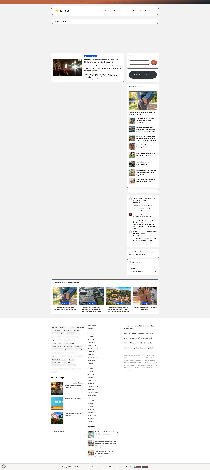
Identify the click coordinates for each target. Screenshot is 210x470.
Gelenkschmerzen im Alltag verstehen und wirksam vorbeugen (142, 113)
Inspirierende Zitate (57, 340)
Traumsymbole (71, 365)
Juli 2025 (90, 363)
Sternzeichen (78, 356)
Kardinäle (109, 74)
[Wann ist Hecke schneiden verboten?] (57, 418)
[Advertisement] (105, 35)
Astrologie (54, 327)
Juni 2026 (91, 331)
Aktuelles (87, 56)
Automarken (146, 252)
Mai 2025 (91, 369)
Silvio (135, 198)
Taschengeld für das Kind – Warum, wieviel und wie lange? (106, 433)
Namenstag (78, 346)
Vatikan (112, 76)
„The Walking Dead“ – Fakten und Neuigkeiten (138, 333)
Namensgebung (68, 346)
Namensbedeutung (69, 343)
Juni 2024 (91, 401)
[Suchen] (154, 62)
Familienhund (67, 330)
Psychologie (55, 356)
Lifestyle (144, 303)
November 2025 (93, 351)
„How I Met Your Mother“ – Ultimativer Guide (138, 338)
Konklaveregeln (99, 76)
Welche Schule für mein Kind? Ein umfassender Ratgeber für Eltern (105, 442)
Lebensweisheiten (56, 343)
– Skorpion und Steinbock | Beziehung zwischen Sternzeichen (139, 327)
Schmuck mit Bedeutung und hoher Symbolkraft (145, 146)
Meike (135, 214)
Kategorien (132, 268)
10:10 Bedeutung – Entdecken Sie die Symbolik (138, 348)
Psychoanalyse (72, 353)
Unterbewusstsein (67, 369)
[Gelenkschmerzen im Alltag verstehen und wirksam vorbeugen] (143, 101)
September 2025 (93, 357)
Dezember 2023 (93, 418)
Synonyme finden (56, 362)
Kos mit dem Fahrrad (57, 431)
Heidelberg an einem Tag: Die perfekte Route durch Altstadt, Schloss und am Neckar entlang (146, 138)
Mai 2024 (91, 404)
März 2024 (91, 409)
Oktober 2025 (92, 354)
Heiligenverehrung (56, 337)
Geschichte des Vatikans (99, 74)
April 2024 (91, 406)
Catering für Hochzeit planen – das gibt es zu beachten (146, 180)
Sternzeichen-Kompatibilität (59, 359)
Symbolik (71, 359)
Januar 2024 (92, 415)
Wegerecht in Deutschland (73, 398)
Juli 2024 (90, 398)
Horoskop (74, 337)
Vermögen (77, 369)
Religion (94, 56)
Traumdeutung (67, 362)
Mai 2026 (91, 334)
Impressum (104, 467)
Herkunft (66, 337)
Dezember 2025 (93, 348)
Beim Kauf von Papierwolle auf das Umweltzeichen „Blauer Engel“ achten (146, 173)
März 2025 (91, 375)
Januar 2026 (92, 345)
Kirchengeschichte (90, 76)
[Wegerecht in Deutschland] (57, 403)
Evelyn (135, 231)
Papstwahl (106, 76)
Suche (131, 56)
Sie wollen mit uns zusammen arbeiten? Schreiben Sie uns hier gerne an (143, 75)
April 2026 (91, 337)
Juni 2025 (91, 366)
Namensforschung (56, 346)
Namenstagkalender (57, 349)
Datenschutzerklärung (127, 467)
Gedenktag (77, 330)
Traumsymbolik (55, 369)
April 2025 (91, 372)
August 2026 (92, 325)
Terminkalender (140, 254)
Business (91, 303)
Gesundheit (65, 303)
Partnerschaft (78, 349)
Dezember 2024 (93, 383)
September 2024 (93, 392)
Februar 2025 (92, 377)
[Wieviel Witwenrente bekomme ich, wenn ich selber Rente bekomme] (57, 388)
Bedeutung (63, 327)
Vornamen (54, 372)
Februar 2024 (92, 412)
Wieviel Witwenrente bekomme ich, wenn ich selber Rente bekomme (75, 385)
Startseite (57, 21)
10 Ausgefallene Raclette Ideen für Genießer (138, 343)
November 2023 (93, 421)
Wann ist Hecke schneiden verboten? (73, 414)
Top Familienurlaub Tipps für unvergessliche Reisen (104, 452)
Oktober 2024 (92, 389)
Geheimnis (90, 74)
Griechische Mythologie (58, 333)
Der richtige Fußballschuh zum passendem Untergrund (146, 154)
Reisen (118, 303)
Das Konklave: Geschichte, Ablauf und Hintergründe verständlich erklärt (101, 60)
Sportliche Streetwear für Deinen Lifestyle (144, 163)
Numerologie (68, 349)
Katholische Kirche (69, 340)
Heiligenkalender (71, 333)
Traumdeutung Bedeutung (58, 365)
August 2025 (92, 360)
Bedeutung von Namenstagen (76, 327)
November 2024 (93, 386)
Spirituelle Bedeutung (66, 356)
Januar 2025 (92, 380)
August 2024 (92, 395)
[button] (3, 466)
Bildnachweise (113, 467)
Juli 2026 (90, 328)
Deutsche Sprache (56, 330)
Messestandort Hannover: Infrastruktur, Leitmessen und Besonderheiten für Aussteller (145, 130)
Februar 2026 (92, 342)
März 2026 (91, 340)
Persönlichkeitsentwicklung (58, 353)
